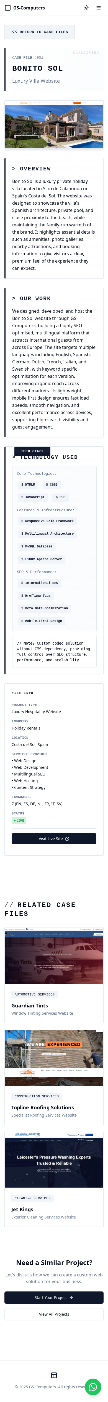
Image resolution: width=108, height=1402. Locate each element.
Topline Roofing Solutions (42, 1107)
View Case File (54, 973)
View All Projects (54, 1314)
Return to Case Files (44, 32)
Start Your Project (51, 1297)
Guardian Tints (29, 1005)
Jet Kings (22, 1209)
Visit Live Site (51, 838)
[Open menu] (99, 8)
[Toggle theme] (86, 8)
